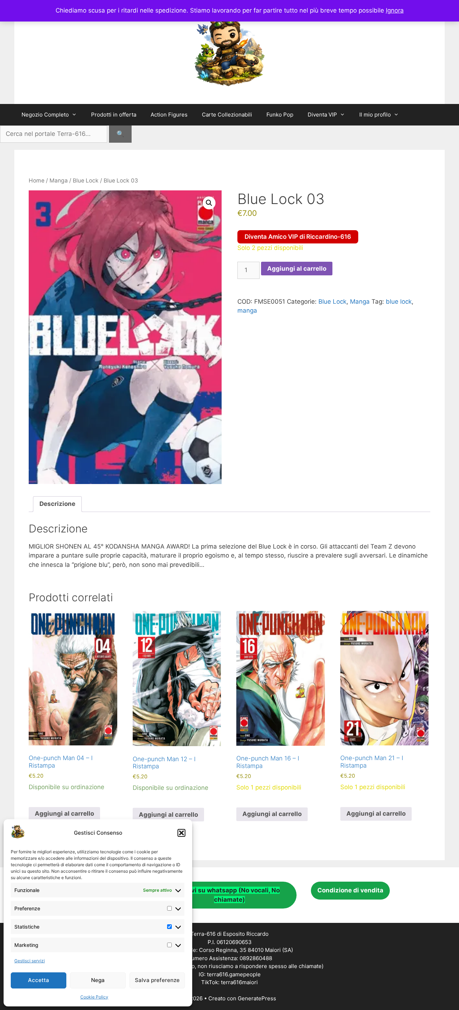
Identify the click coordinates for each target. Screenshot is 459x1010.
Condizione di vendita (350, 890)
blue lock (399, 301)
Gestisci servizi (29, 960)
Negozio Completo (45, 114)
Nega (98, 980)
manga (247, 310)
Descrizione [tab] (57, 503)
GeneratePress (257, 998)
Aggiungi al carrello (296, 268)
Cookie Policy (94, 997)
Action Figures (169, 114)
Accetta (38, 980)
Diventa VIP (322, 114)
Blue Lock (86, 180)
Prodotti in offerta (113, 114)
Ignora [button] (395, 10)
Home (36, 180)
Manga (58, 180)
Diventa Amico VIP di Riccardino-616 (298, 236)
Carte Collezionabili (227, 114)
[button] (181, 832)
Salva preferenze (157, 980)
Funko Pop (279, 114)
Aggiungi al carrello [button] (64, 813)
